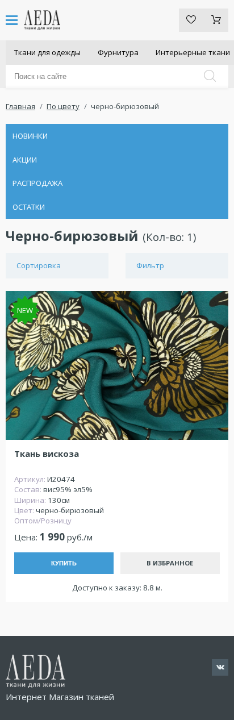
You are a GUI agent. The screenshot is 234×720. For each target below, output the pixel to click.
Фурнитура (118, 52)
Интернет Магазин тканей (60, 696)
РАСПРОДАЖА (37, 183)
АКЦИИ (24, 160)
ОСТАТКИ (28, 207)
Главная (20, 106)
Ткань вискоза (46, 453)
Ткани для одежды (47, 52)
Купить (64, 563)
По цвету (63, 106)
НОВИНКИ (30, 136)
